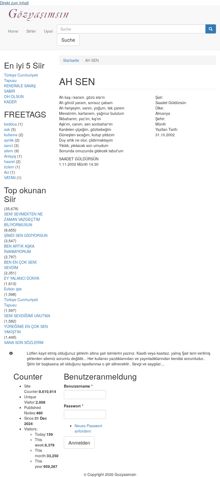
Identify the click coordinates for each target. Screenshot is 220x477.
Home (13, 31)
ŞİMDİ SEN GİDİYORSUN (25, 235)
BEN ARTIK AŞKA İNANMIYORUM (19, 248)
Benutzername (78, 386)
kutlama (10, 134)
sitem (8, 150)
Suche (68, 39)
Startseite (71, 60)
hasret (9, 161)
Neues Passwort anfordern (88, 428)
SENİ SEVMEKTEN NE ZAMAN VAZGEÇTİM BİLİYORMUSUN (23, 219)
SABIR (9, 91)
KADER (10, 101)
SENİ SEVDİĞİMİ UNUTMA (27, 315)
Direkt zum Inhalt (14, 2)
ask (7, 129)
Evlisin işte (13, 289)
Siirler (31, 31)
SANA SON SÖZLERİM (23, 342)
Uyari (48, 31)
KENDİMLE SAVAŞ (20, 85)
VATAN (10, 177)
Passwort (73, 405)
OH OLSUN (14, 96)
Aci (6, 172)
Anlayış (10, 156)
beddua (10, 124)
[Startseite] (41, 14)
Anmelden (79, 442)
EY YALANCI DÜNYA (21, 278)
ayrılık (9, 140)
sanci (8, 145)
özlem (9, 166)
